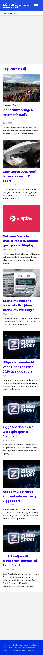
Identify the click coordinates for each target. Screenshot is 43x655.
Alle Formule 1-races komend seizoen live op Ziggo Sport (20, 496)
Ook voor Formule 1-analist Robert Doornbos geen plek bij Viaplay (21, 240)
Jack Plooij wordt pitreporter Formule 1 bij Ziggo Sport (20, 560)
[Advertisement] (21, 39)
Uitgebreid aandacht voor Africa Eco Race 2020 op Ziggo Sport (18, 367)
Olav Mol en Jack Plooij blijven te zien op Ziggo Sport (20, 176)
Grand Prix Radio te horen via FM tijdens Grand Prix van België (18, 305)
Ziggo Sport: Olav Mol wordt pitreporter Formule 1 (18, 431)
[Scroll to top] (39, 651)
